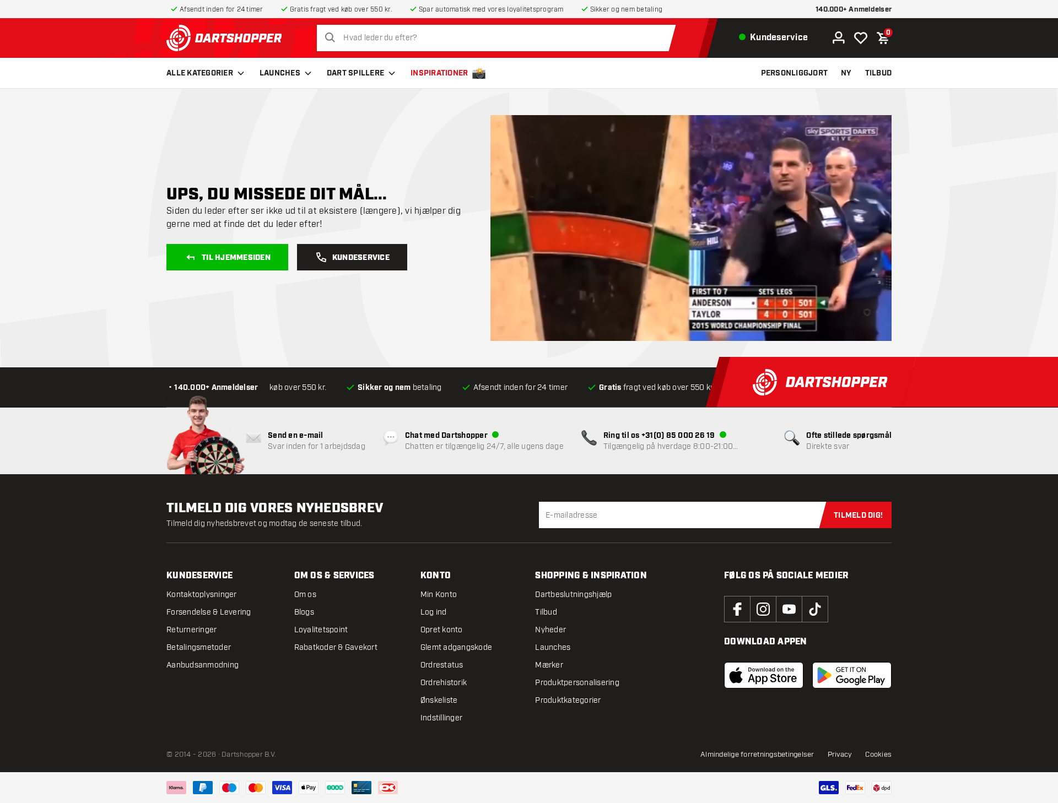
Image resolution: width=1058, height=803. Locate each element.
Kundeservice (361, 258)
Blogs (304, 612)
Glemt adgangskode (456, 647)
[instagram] (763, 609)
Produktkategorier (568, 700)
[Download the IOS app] (763, 675)
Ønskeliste (439, 700)
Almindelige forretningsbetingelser (757, 754)
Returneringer (191, 629)
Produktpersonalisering (577, 682)
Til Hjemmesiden (236, 258)
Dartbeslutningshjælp (573, 594)
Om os (305, 594)
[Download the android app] (852, 675)
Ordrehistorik (443, 682)
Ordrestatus (441, 665)
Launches (280, 73)
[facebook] (737, 609)
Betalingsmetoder (198, 647)
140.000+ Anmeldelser (854, 9)
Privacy (840, 754)
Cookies (878, 754)
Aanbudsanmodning (202, 665)
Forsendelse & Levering (208, 612)
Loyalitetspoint (321, 629)
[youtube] (789, 609)
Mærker (549, 665)
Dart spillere (355, 73)
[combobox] (499, 38)
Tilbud (546, 612)
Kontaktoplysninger (201, 594)
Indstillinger (441, 718)
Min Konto (438, 594)
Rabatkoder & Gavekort (335, 647)
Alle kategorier (199, 73)
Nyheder (550, 629)
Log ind (433, 612)
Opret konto (441, 629)
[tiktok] (815, 609)
